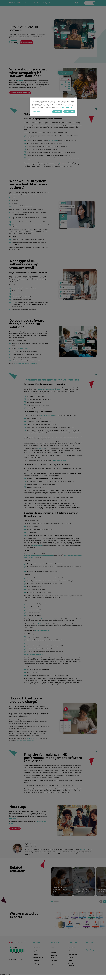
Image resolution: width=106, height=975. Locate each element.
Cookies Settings (36, 111)
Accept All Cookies (69, 111)
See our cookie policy (67, 107)
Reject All (57, 111)
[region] (53, 107)
